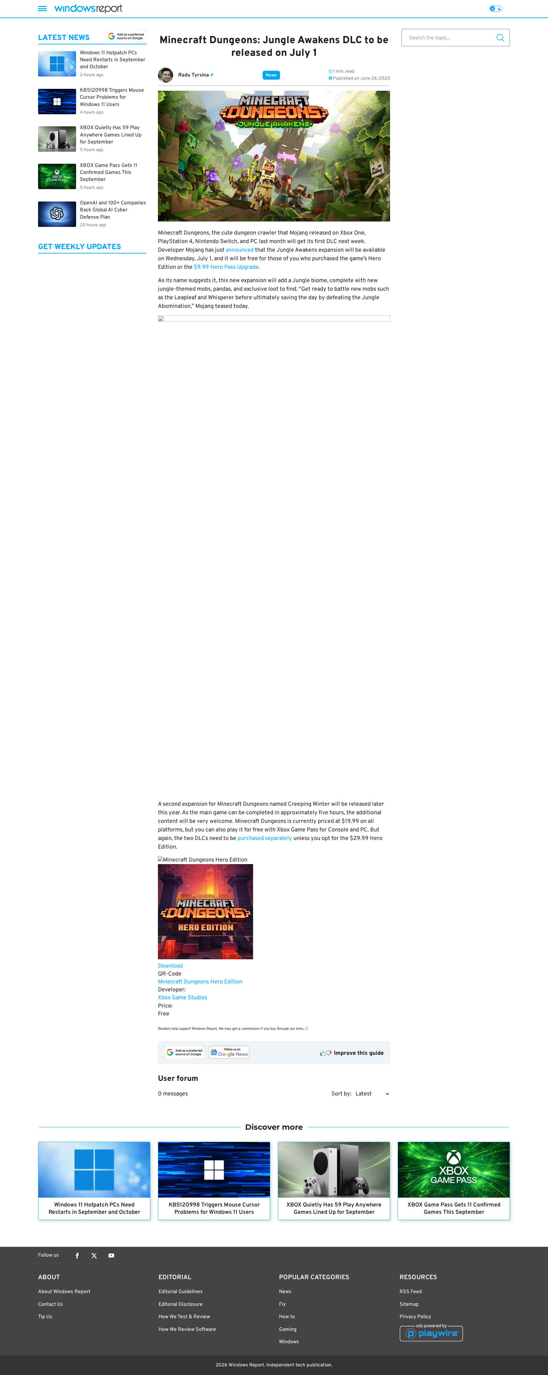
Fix (282, 1304)
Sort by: (341, 1094)
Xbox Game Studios (182, 998)
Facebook (77, 1256)
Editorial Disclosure (181, 1304)
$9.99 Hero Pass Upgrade (226, 267)
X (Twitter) (94, 1256)
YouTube (111, 1256)
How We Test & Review (184, 1317)
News (271, 75)
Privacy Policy (415, 1317)
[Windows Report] (88, 8)
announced (240, 250)
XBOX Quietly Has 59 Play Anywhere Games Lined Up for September (334, 1208)
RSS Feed (411, 1292)
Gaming (288, 1329)
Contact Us (50, 1304)
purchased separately (265, 838)
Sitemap (409, 1304)
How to (287, 1317)
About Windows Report (64, 1292)
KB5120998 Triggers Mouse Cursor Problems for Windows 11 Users (214, 1208)
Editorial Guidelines (181, 1292)
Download (170, 966)
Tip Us (45, 1317)
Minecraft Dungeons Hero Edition (200, 982)
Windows (289, 1342)
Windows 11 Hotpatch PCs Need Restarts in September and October (94, 1208)
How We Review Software (187, 1329)
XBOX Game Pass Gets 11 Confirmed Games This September (454, 1208)
